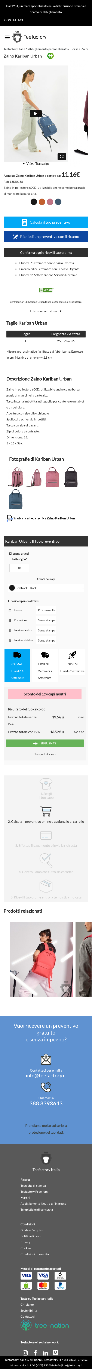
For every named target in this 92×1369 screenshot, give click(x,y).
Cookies (26, 1248)
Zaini (84, 49)
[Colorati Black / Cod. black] (34, 202)
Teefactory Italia (14, 49)
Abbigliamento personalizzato (48, 49)
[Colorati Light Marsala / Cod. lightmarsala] (50, 202)
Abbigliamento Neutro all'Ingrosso (43, 1203)
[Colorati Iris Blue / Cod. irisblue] (58, 202)
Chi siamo (27, 1304)
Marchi (25, 1197)
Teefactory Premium (34, 1191)
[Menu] (7, 35)
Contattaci (13, 20)
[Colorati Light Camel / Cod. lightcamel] (42, 202)
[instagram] (25, 1352)
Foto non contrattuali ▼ (46, 311)
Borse (74, 49)
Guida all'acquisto (32, 1230)
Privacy (26, 1242)
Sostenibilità (29, 1310)
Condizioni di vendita (35, 1254)
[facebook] (36, 1352)
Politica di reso (30, 1236)
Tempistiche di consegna (37, 1209)
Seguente (48, 743)
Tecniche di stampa (33, 1185)
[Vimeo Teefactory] (55, 1352)
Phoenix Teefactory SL (47, 1360)
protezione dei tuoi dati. (46, 1132)
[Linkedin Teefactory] (46, 1352)
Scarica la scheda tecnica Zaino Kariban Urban (44, 518)
